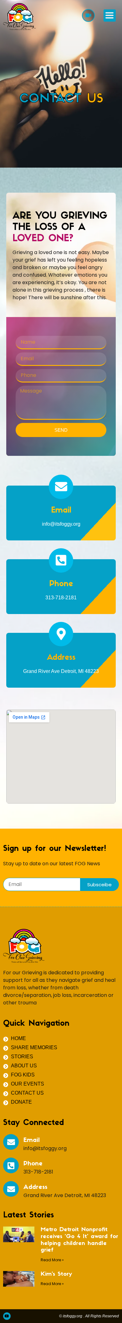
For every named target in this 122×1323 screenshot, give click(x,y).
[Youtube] (7, 1316)
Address (61, 658)
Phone (61, 584)
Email (61, 510)
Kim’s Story (56, 1274)
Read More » (52, 1260)
